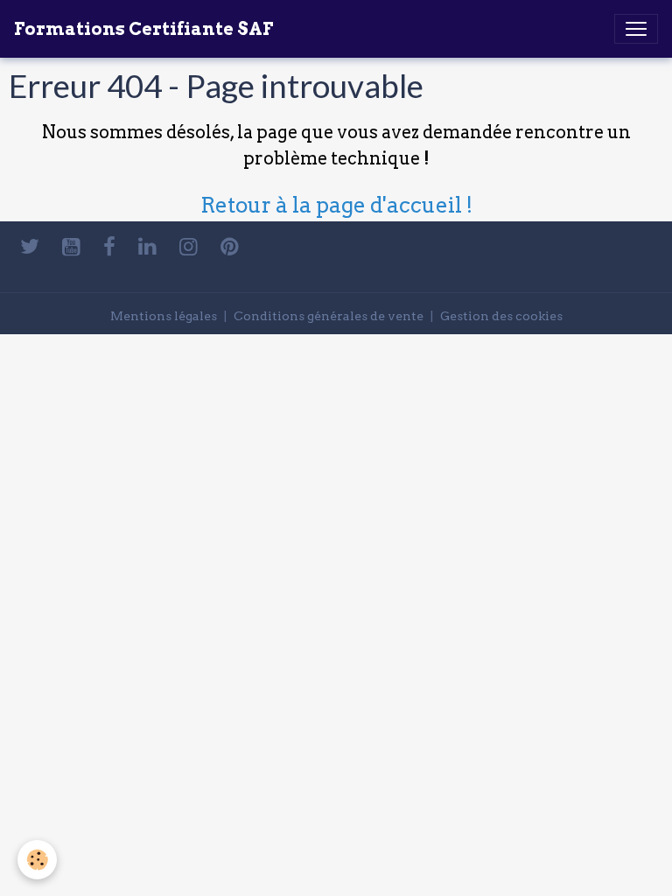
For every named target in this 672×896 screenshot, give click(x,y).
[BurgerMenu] (636, 29)
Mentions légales (163, 316)
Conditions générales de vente (329, 316)
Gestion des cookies (501, 316)
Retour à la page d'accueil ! (336, 205)
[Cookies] (37, 859)
